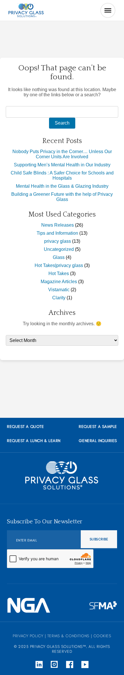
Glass (59, 257)
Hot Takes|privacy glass (59, 265)
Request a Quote (25, 426)
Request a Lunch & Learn (34, 440)
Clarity (58, 297)
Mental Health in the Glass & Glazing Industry (62, 186)
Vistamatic (58, 289)
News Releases (57, 225)
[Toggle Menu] (107, 10)
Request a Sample (98, 426)
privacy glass (57, 241)
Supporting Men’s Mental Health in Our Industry (62, 164)
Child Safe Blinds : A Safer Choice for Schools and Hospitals (62, 175)
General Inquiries (98, 440)
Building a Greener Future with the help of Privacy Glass (62, 197)
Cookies (102, 635)
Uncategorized (59, 249)
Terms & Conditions (68, 635)
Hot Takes (58, 273)
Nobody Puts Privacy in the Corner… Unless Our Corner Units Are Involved (62, 154)
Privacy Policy (28, 635)
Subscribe (99, 539)
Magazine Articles (59, 281)
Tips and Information (57, 233)
